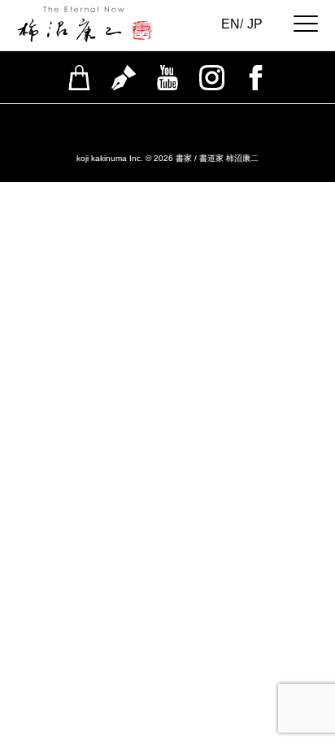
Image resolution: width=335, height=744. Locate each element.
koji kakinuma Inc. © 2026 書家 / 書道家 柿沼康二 (167, 158)
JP (255, 24)
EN (230, 24)
